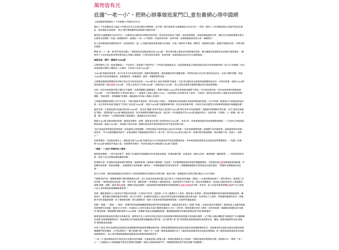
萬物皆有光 (107, 5)
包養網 (112, 84)
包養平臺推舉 (186, 185)
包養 (121, 185)
